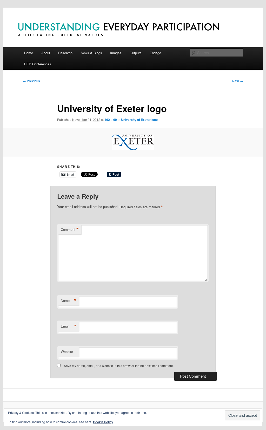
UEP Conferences (37, 63)
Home (28, 52)
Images (115, 52)
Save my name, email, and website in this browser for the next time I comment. (119, 365)
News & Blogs (91, 52)
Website (67, 351)
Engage (155, 52)
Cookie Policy (103, 422)
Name (68, 300)
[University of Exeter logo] (133, 142)
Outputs (136, 52)
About (45, 52)
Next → (237, 81)
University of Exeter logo (139, 119)
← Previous (31, 81)
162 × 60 (110, 119)
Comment (70, 229)
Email (68, 326)
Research (65, 52)
